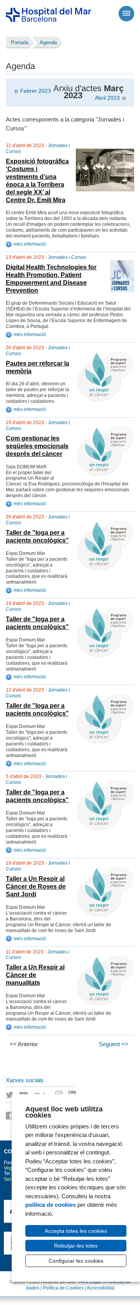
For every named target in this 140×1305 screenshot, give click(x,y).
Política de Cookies (63, 1288)
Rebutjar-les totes (76, 1246)
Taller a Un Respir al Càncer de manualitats (35, 975)
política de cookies (50, 1204)
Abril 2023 (107, 98)
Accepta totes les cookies (76, 1231)
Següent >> (113, 1044)
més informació (30, 244)
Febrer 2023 (35, 91)
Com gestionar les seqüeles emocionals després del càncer (37, 446)
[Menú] (126, 13)
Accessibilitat (100, 1288)
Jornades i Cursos (67, 257)
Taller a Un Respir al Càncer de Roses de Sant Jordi (36, 886)
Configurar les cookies (76, 1261)
